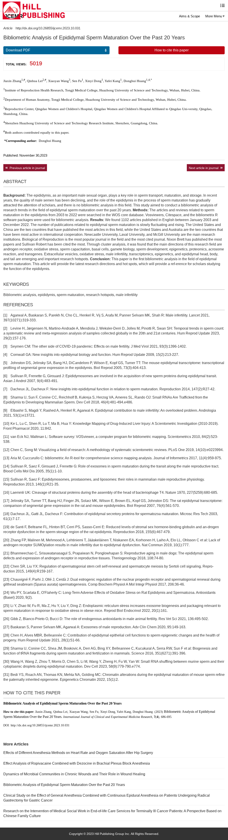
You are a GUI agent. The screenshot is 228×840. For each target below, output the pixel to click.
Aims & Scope (189, 16)
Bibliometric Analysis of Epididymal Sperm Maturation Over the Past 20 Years (64, 785)
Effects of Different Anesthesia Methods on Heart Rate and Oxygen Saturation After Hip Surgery (78, 753)
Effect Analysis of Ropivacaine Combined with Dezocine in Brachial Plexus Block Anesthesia (76, 763)
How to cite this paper (172, 50)
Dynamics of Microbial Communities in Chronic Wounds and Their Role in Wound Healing (74, 774)
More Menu (213, 16)
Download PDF (18, 50)
